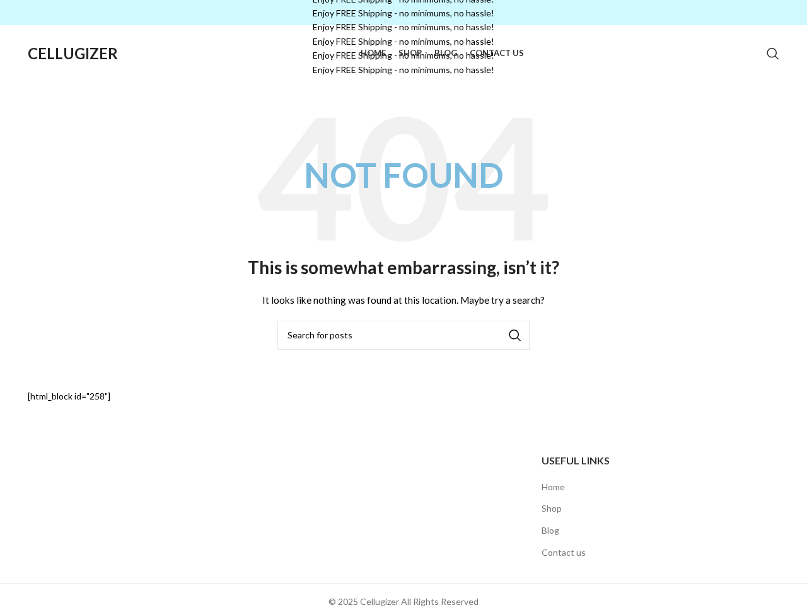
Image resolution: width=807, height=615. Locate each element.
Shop (552, 508)
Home (553, 486)
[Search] (773, 53)
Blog (550, 530)
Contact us (564, 552)
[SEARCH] (515, 335)
